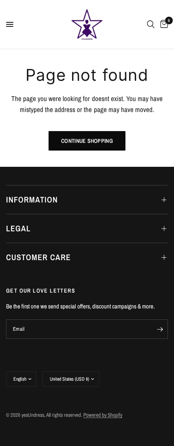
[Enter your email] (160, 329)
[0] (162, 24)
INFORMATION (32, 199)
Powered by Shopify (102, 415)
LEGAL (18, 228)
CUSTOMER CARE (38, 257)
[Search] (150, 24)
